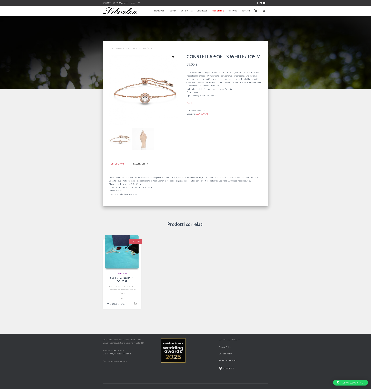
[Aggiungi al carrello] (135, 303)
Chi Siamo (232, 11)
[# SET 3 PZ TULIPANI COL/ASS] (122, 251)
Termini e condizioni (227, 360)
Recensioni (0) (140, 163)
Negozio (173, 11)
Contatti (245, 11)
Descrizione (117, 163)
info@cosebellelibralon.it (120, 353)
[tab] (120, 164)
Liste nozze (202, 11)
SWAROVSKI (119, 48)
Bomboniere (187, 11)
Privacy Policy (225, 347)
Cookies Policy (225, 353)
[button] (350, 383)
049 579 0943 (117, 350)
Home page (159, 11)
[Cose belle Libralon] (120, 10)
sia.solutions (228, 368)
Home (111, 48)
